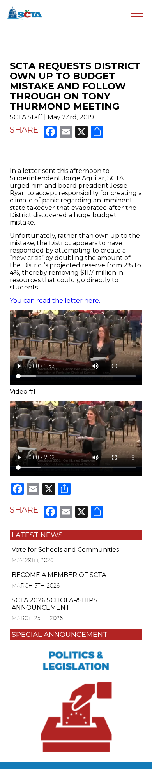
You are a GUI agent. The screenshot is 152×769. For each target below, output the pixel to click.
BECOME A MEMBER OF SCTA (59, 575)
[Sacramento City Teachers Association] (24, 12)
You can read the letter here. (55, 300)
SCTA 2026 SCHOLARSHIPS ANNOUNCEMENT (54, 603)
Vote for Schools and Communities (65, 549)
